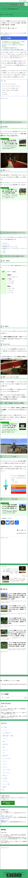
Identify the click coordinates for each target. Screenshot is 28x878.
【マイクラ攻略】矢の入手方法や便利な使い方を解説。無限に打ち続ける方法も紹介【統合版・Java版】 (17, 644)
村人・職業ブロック (7, 732)
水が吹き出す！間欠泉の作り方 (10, 47)
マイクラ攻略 (9, 14)
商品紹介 (5, 786)
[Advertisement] (12, 109)
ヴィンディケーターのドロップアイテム (11, 86)
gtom (25, 533)
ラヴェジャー (7, 184)
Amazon (13, 485)
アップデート (5, 781)
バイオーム (5, 738)
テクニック (5, 730)
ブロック (5, 764)
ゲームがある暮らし (5, 811)
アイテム (5, 761)
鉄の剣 (4, 252)
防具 (5, 248)
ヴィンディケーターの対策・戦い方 (10, 88)
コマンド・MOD (6, 769)
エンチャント (5, 750)
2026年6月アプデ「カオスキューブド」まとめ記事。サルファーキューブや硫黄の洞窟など (13, 42)
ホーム (3, 14)
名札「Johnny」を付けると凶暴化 (10, 90)
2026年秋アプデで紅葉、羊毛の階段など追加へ (13, 49)
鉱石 (4, 741)
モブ (16, 28)
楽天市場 (14, 487)
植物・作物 (5, 755)
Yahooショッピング (16, 490)
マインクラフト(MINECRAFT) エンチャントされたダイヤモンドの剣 (18, 478)
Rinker (16, 481)
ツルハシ (9, 246)
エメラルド (5, 243)
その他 (2, 789)
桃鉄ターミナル (4, 820)
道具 (4, 747)
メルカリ (14, 492)
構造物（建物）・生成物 (8, 735)
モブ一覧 (4, 94)
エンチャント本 (6, 244)
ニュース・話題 (6, 784)
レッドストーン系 (6, 758)
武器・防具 (5, 744)
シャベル (15, 246)
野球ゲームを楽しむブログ (7, 816)
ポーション (5, 767)
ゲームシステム (6, 772)
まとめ (4, 92)
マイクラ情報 (4, 778)
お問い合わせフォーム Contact (7, 802)
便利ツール (5, 775)
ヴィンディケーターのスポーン (9, 84)
